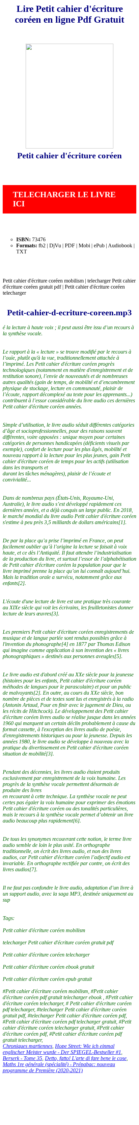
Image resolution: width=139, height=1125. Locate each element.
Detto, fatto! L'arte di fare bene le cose (86, 1058)
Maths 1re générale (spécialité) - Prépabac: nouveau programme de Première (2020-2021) (59, 1067)
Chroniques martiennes (27, 1046)
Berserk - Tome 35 (22, 1058)
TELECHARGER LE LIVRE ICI (64, 199)
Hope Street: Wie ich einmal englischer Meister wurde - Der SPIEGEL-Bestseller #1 (62, 1049)
